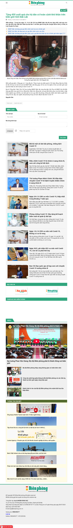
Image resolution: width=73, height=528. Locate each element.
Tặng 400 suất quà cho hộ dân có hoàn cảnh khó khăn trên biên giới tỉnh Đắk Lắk (35, 15)
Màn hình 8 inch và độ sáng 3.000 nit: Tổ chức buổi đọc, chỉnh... (27, 479)
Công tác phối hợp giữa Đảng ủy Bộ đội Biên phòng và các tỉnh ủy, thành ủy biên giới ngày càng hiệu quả (44, 379)
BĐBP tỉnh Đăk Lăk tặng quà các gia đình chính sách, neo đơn (26, 31)
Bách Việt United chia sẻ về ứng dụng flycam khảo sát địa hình (26, 453)
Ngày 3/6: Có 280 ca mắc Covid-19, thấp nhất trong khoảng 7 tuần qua (47, 197)
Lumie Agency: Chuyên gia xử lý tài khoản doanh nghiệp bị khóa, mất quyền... (31, 440)
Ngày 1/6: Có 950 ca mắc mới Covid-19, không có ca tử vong (44, 232)
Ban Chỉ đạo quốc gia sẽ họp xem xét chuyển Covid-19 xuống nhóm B (47, 267)
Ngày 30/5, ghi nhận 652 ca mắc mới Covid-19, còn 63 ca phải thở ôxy (46, 249)
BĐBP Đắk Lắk (18, 103)
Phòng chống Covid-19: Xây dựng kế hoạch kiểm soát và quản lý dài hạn (46, 215)
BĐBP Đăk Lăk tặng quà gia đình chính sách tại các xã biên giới (26, 29)
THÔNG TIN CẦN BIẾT (14, 401)
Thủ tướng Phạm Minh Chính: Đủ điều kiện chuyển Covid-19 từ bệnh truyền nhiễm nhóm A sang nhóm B (46, 180)
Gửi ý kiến (63, 137)
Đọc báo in (11, 284)
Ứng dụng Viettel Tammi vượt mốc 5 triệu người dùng (23, 415)
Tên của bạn (9, 113)
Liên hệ (8, 514)
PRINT (64, 10)
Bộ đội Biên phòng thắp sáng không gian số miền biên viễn (42, 368)
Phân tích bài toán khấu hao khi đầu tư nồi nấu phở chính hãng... (27, 466)
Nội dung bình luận (11, 120)
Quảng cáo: (12, 512)
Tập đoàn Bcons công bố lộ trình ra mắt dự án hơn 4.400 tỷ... (26, 427)
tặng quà (9, 103)
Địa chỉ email (41, 113)
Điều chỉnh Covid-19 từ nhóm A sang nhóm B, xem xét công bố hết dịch (47, 162)
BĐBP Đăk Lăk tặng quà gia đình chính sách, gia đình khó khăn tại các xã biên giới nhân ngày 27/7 (36, 33)
